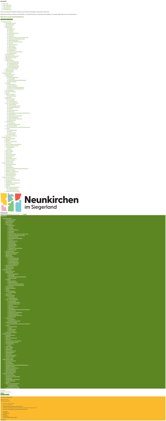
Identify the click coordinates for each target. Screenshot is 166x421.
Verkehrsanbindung (10, 173)
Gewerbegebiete (10, 167)
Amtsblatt (10, 30)
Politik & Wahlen (10, 60)
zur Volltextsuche (7, 9)
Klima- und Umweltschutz (12, 103)
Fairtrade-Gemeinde (11, 91)
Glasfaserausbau (12, 53)
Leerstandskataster (10, 184)
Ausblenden (3, 19)
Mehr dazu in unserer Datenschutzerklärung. (12, 16)
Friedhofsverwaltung (13, 33)
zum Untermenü (7, 6)
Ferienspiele (11, 100)
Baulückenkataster (12, 86)
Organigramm (11, 46)
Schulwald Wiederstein (13, 107)
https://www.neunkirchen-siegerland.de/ (15, 409)
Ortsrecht (10, 43)
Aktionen (10, 108)
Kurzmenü (8, 391)
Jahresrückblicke (12, 47)
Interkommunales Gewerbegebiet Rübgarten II (17, 168)
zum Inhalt (5, 3)
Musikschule (9, 153)
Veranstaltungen (10, 71)
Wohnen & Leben (7, 73)
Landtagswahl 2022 (13, 64)
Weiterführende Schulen (14, 124)
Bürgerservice (9, 27)
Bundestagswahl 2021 (13, 63)
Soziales (8, 128)
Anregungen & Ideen (11, 23)
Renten (10, 131)
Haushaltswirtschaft (13, 40)
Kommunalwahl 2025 (13, 67)
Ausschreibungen (10, 24)
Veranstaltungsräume (11, 158)
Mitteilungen (9, 59)
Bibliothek (8, 140)
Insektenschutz (12, 114)
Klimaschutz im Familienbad (15, 116)
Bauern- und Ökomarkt (11, 141)
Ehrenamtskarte (10, 90)
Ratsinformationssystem (12, 69)
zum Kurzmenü (7, 8)
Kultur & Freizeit (7, 137)
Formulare (10, 31)
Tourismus (8, 143)
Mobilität (8, 185)
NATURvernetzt (12, 120)
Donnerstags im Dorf (13, 190)
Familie (7, 93)
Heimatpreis (9, 97)
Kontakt (5, 414)
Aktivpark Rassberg (10, 138)
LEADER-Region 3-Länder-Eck (13, 183)
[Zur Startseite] (39, 211)
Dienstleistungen (10, 54)
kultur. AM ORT (9, 151)
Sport (9, 148)
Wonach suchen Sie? (6, 214)
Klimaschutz (11, 111)
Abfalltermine (11, 29)
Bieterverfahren (12, 84)
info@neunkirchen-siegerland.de (12, 406)
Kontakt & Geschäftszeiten (12, 56)
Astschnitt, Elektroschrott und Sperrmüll (18, 37)
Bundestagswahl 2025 (13, 66)
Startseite (3, 391)
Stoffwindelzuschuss (13, 117)
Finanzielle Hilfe (12, 133)
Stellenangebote (10, 70)
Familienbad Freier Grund (12, 145)
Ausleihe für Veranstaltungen (13, 180)
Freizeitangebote (10, 147)
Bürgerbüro (11, 36)
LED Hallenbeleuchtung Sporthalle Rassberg (19, 113)
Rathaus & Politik (7, 21)
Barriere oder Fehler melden (10, 417)
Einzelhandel (9, 165)
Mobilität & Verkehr (10, 170)
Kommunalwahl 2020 (13, 61)
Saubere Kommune (13, 110)
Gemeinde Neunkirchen (6, 397)
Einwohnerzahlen (12, 49)
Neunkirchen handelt (8, 177)
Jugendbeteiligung (12, 101)
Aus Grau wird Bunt (10, 178)
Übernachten (9, 157)
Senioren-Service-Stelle (11, 126)
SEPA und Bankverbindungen (15, 41)
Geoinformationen (12, 44)
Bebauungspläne (12, 81)
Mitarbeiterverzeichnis (11, 57)
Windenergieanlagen (13, 77)
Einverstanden (9, 19)
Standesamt (11, 34)
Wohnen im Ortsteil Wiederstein (16, 88)
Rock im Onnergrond (11, 154)
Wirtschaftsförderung (11, 174)
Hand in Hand (11, 134)
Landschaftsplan (12, 104)
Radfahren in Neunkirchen (12, 171)
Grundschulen (11, 123)
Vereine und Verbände (11, 135)
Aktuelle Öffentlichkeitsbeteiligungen (17, 80)
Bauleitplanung (9, 76)
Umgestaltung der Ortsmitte (13, 191)
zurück (7, 394)
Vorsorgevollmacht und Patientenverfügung (19, 127)
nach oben (3, 394)
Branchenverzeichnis (11, 164)
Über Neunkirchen (10, 74)
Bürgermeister (9, 26)
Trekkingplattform (10, 155)
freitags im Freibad (10, 160)
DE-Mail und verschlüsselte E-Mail (16, 39)
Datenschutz (6, 413)
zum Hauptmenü (7, 5)
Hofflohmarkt (9, 150)
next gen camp (9, 161)
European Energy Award (14, 106)
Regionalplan (11, 78)
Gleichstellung (11, 50)
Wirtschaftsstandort (11, 175)
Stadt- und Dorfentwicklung (12, 187)
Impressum (6, 416)
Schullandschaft (9, 121)
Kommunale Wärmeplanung (15, 118)
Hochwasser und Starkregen (15, 51)
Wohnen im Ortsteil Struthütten (16, 87)
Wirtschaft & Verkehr (8, 163)
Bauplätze (8, 83)
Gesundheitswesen (10, 94)
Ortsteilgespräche (12, 188)
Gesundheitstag (12, 96)
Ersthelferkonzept (12, 130)
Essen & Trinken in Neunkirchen (13, 144)
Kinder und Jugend (10, 98)
